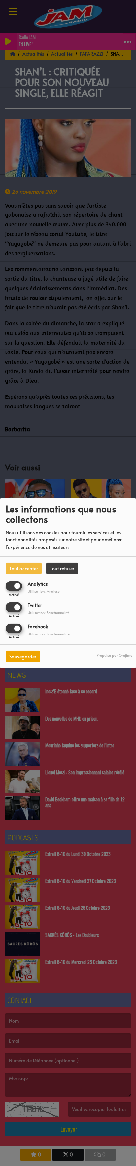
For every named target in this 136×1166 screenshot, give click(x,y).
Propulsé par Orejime (114, 655)
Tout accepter (23, 568)
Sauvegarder (22, 656)
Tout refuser (62, 568)
